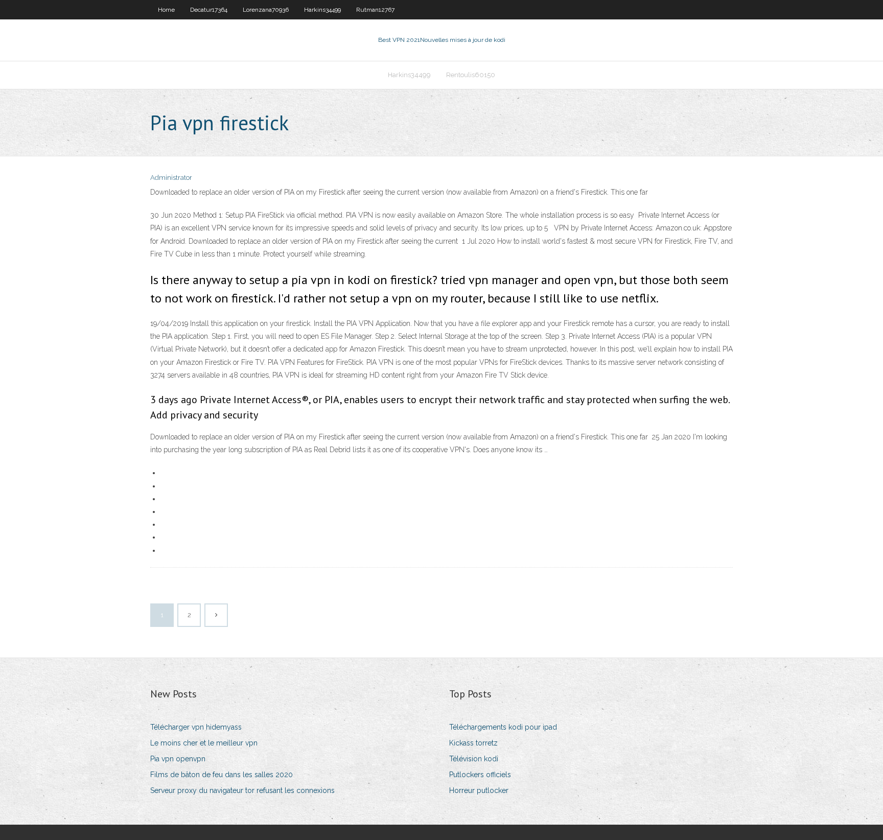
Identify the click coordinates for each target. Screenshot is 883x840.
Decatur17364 (208, 9)
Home (166, 9)
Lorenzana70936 (266, 9)
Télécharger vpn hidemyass (196, 727)
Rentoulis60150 (470, 75)
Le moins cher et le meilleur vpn (204, 743)
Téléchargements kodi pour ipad (503, 727)
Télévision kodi (473, 759)
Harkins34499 (322, 9)
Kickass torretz (473, 743)
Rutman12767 (375, 9)
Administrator (171, 177)
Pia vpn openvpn (177, 759)
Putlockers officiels (480, 775)
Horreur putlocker (478, 790)
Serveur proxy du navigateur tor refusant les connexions (242, 790)
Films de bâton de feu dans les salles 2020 (221, 775)
